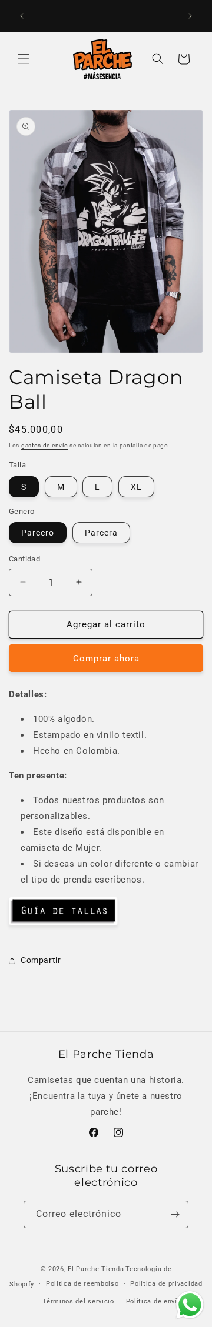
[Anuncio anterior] (22, 16)
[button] (24, 59)
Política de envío (153, 1301)
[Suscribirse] (175, 1214)
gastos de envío (44, 445)
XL (136, 487)
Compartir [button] (41, 960)
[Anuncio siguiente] (190, 16)
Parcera (101, 532)
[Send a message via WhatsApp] (190, 1305)
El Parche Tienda (96, 1269)
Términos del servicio (78, 1301)
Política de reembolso (82, 1284)
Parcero (37, 532)
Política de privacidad (166, 1284)
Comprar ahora (106, 658)
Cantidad (24, 558)
